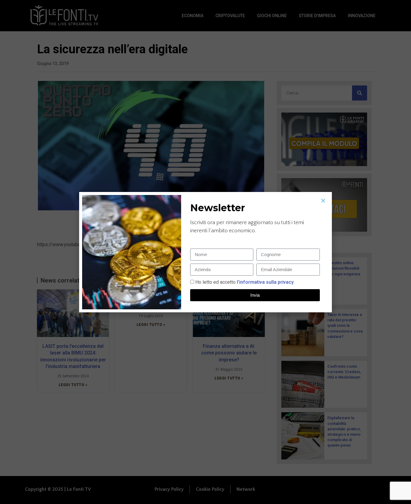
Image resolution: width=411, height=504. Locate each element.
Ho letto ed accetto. (245, 282)
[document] (205, 252)
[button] (323, 200)
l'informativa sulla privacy (265, 282)
